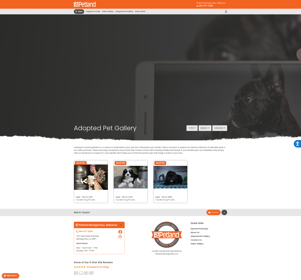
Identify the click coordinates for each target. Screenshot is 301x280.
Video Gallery (108, 11)
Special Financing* (199, 228)
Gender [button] (218, 128)
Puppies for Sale (93, 11)
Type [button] (191, 128)
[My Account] (226, 11)
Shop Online (140, 11)
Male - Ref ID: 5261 (84, 197)
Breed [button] (204, 128)
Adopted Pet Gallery (124, 11)
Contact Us (196, 240)
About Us (195, 232)
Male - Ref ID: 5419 (124, 197)
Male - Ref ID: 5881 (163, 197)
